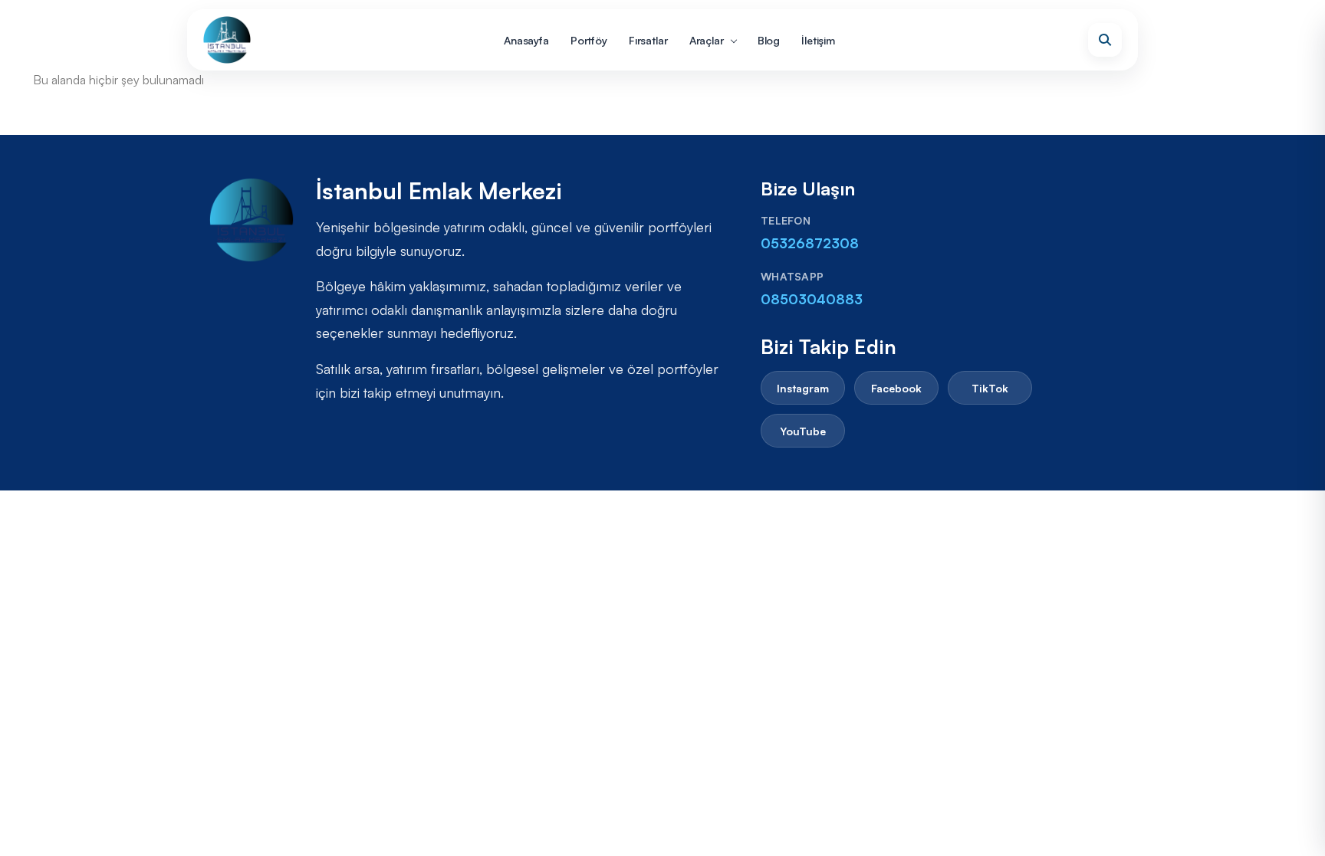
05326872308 (810, 242)
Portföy (588, 40)
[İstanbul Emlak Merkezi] (227, 40)
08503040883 (812, 298)
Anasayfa (526, 40)
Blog (769, 40)
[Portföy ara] (1105, 40)
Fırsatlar (648, 40)
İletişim (818, 40)
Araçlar (706, 40)
